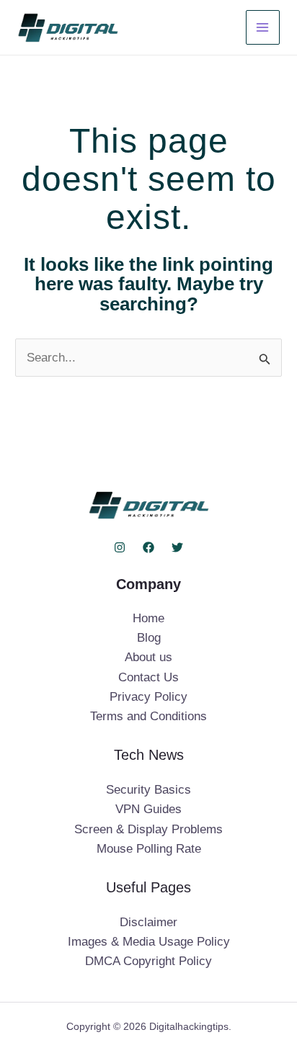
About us (148, 657)
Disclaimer (148, 922)
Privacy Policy (148, 697)
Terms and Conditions (148, 716)
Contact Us (148, 677)
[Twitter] (177, 547)
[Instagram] (119, 547)
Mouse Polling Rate (149, 849)
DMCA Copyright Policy (148, 961)
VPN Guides (148, 809)
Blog (149, 638)
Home (148, 618)
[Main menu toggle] (263, 27)
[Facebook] (148, 547)
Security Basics (148, 790)
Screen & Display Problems (148, 829)
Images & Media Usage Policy (149, 942)
